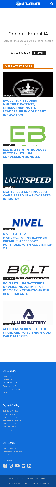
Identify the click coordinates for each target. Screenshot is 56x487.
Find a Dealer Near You (12, 420)
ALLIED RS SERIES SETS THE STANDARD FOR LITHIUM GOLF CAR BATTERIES (27, 332)
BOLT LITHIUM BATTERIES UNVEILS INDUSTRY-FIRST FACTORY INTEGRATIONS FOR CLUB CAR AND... (26, 289)
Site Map (6, 392)
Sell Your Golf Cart (10, 414)
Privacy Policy (27, 478)
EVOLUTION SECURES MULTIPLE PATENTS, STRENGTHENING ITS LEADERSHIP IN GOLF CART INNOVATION (24, 108)
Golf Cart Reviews (10, 423)
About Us (7, 376)
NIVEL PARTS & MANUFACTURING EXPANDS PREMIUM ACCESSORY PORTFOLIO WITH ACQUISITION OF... (28, 241)
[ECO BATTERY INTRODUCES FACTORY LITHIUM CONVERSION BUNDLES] (28, 134)
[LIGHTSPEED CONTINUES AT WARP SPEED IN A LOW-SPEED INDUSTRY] (28, 176)
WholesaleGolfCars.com (13, 452)
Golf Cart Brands (10, 417)
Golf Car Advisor (9, 448)
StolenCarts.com (10, 455)
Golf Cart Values (9, 427)
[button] (52, 4)
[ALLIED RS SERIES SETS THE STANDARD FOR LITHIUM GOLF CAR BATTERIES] (28, 313)
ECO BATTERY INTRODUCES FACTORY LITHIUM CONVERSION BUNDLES (24, 153)
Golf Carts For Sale (10, 411)
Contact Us (7, 380)
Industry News (9, 96)
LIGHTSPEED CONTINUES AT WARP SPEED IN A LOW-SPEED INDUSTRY (27, 195)
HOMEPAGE (38, 53)
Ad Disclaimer (42, 478)
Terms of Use (13, 478)
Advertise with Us (10, 386)
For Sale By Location (11, 430)
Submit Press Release (11, 389)
